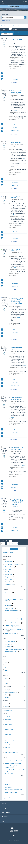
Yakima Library (9, 561)
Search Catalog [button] (6, 812)
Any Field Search (9, 717)
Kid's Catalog (14, 837)
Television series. (9, 608)
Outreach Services (9, 584)
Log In (25, 1)
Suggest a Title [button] (7, 798)
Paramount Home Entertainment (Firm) (14, 619)
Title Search (8, 719)
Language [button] (5, 700)
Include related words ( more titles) (11, 26)
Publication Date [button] (7, 656)
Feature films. (8, 603)
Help (3, 821)
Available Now (8, 592)
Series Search (8, 734)
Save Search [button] (14, 549)
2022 (6, 670)
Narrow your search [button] (8, 552)
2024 (6, 665)
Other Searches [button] (6, 713)
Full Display (15, 76)
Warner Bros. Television (10, 633)
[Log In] (23, 1)
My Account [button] (5, 816)
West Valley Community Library (12, 564)
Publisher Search (9, 729)
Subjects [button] (5, 596)
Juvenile (7, 697)
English (7, 703)
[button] (21, 33)
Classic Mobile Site (14, 840)
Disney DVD (7, 644)
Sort (2, 31)
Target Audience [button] (7, 686)
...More (24, 55)
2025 (6, 662)
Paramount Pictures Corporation (13, 623)
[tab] (21, 33)
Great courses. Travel (10, 641)
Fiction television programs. (11, 610)
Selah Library (8, 569)
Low (6, 683)
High (6, 678)
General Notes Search (10, 727)
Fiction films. (8, 605)
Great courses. (8, 646)
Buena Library (8, 574)
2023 (6, 667)
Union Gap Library (9, 571)
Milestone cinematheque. (11, 651)
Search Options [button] (6, 20)
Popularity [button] (5, 675)
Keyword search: (5, 14)
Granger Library (9, 577)
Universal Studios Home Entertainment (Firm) (14, 630)
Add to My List (13, 82)
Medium (7, 681)
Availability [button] (5, 589)
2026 (6, 660)
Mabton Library (9, 579)
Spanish (7, 706)
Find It (14, 72)
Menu (3, 3)
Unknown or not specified (11, 692)
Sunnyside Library (9, 566)
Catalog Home (5, 808)
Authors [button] (5, 615)
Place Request (15, 79)
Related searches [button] (7, 710)
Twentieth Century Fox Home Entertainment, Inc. (12, 626)
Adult (6, 689)
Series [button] (4, 638)
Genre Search (8, 732)
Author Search (8, 722)
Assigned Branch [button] (7, 556)
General (7, 695)
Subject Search (8, 724)
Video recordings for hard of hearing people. (14, 600)
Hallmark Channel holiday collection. (13, 649)
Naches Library (8, 582)
